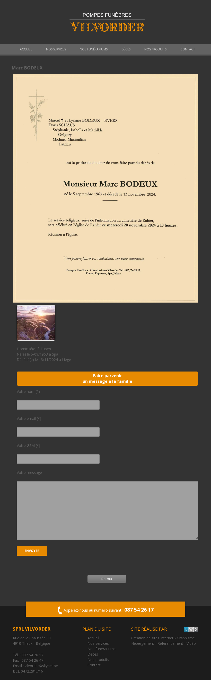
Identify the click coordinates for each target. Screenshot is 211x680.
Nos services (56, 49)
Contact (187, 49)
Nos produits (155, 49)
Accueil (26, 49)
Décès (125, 49)
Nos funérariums (94, 49)
